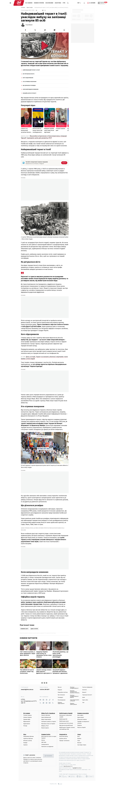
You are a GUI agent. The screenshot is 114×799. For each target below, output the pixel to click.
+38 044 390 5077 (44, 689)
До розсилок (48, 755)
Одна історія (30, 7)
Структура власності (87, 694)
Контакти (84, 689)
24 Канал (23, 7)
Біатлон (79, 742)
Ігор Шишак (29, 24)
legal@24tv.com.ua (77, 768)
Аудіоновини (26, 723)
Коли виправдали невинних (30, 89)
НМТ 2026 (43, 742)
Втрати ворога (45, 728)
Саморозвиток (45, 744)
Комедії (25, 742)
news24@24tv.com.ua (27, 689)
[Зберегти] (64, 30)
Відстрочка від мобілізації (66, 725)
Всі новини (28, 3)
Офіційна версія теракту (29, 93)
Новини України (39, 3)
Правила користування (61, 703)
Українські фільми (28, 738)
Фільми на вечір (27, 740)
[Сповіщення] (84, 3)
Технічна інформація (87, 687)
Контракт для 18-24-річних (66, 723)
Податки (79, 725)
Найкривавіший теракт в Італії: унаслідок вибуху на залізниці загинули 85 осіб (51, 7)
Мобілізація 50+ (63, 719)
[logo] (18, 3)
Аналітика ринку (63, 736)
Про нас (60, 687)
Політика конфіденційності (74, 688)
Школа (43, 740)
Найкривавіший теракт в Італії (31, 70)
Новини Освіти (45, 734)
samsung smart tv (89, 776)
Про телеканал (61, 694)
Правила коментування (73, 704)
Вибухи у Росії (45, 725)
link (40, 699)
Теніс (78, 740)
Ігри (64, 3)
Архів (83, 697)
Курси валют (80, 717)
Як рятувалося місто (28, 74)
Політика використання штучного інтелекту (74, 691)
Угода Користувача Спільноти (74, 700)
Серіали (25, 744)
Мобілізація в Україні (65, 713)
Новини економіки (83, 713)
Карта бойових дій (46, 717)
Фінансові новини (82, 719)
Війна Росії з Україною (48, 713)
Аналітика (58, 3)
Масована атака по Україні (48, 723)
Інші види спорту (81, 744)
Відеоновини (26, 721)
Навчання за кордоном (47, 746)
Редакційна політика (63, 692)
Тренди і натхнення (64, 740)
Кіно (24, 734)
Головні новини (27, 715)
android (63, 776)
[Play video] (44, 45)
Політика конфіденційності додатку (74, 696)
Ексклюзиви (49, 3)
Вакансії (84, 692)
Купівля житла (63, 738)
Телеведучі (60, 697)
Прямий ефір (26, 719)
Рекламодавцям (61, 699)
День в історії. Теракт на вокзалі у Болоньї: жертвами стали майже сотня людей (44, 358)
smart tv (80, 776)
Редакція (60, 689)
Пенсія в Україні (81, 727)
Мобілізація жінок (64, 721)
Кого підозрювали (28, 77)
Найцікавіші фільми (28, 736)
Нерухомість (63, 734)
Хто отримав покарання (29, 81)
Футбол (79, 738)
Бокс (78, 736)
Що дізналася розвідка (29, 85)
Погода (25, 725)
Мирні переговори (46, 719)
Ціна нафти (80, 715)
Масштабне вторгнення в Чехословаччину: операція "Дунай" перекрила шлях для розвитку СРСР (44, 137)
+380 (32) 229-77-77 (67, 766)
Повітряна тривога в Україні (48, 721)
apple (71, 776)
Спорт (79, 734)
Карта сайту (85, 699)
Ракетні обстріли (45, 715)
